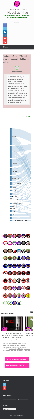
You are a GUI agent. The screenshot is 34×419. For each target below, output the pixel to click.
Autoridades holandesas (9, 345)
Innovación (14, 347)
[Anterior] (30, 312)
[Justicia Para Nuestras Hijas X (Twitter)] (5, 28)
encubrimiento (12, 349)
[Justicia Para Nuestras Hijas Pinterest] (5, 39)
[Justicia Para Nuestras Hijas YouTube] (5, 42)
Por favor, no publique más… (17, 359)
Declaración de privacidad (9, 399)
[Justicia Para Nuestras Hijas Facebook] (5, 25)
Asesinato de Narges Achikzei (18, 343)
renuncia (27, 350)
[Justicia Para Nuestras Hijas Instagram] (5, 35)
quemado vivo (20, 350)
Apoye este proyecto (23, 399)
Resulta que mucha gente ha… (17, 365)
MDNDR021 (20, 349)
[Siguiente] (32, 312)
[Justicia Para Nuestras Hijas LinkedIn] (5, 32)
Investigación (21, 347)
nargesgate (13, 350)
